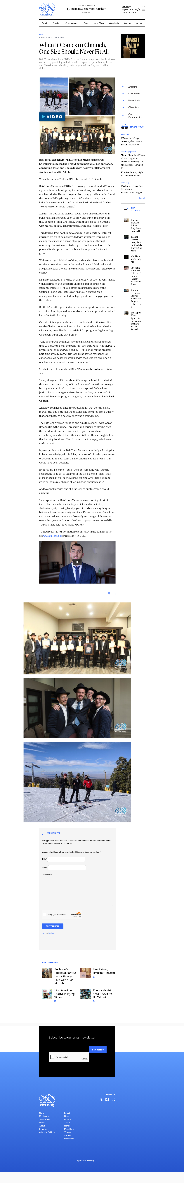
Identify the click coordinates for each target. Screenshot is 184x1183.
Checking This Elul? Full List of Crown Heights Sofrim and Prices (136, 276)
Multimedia (44, 1116)
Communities (71, 23)
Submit (127, 23)
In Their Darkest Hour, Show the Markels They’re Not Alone (136, 243)
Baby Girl (125, 135)
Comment (47, 875)
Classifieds (114, 23)
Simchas (43, 1129)
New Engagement (128, 152)
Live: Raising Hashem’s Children (104, 971)
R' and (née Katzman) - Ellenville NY (131, 141)
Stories (67, 1136)
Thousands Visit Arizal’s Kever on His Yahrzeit (102, 993)
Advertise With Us (47, 1132)
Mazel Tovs (69, 1129)
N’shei (85, 23)
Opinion (56, 23)
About (139, 23)
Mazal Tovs (99, 23)
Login (44, 933)
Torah (44, 23)
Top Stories (44, 1120)
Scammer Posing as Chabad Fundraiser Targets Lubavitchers (136, 298)
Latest (67, 1113)
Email (45, 868)
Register (51, 933)
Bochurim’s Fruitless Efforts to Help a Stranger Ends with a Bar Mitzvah (65, 976)
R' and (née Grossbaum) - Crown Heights (132, 189)
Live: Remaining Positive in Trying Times (64, 993)
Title (44, 859)
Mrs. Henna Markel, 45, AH (136, 259)
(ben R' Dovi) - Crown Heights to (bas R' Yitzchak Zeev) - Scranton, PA (133, 162)
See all (142, 198)
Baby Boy (125, 183)
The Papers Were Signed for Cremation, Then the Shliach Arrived (136, 321)
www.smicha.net (52, 535)
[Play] (77, 562)
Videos (67, 1132)
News (41, 35)
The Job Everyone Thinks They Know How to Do (136, 225)
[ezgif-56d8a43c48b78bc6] (133, 46)
